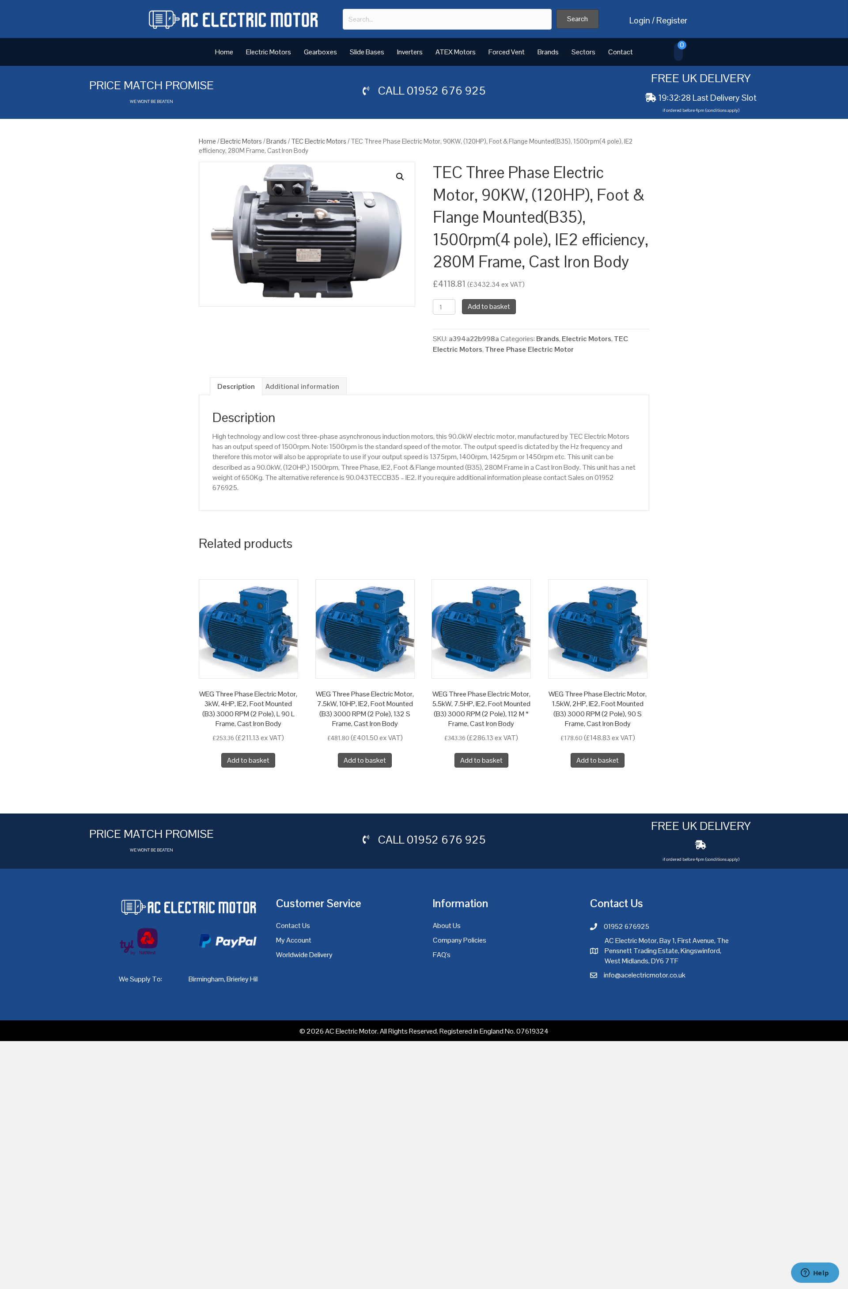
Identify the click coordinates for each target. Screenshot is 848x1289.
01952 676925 (626, 926)
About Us (447, 925)
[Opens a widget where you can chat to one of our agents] (815, 1273)
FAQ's (441, 954)
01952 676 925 (446, 90)
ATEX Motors (455, 52)
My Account (293, 940)
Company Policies (459, 940)
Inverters (410, 52)
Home (224, 52)
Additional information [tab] (302, 386)
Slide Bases (367, 52)
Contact (620, 52)
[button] (577, 19)
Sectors (583, 52)
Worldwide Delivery (304, 954)
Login (639, 20)
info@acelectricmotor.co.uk (644, 975)
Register (671, 20)
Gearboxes (320, 52)
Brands (548, 52)
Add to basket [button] (248, 760)
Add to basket (489, 306)
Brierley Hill (243, 979)
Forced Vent (506, 52)
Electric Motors (268, 52)
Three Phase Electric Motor (529, 349)
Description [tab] (236, 386)
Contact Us (293, 925)
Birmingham (206, 979)
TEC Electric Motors (318, 141)
